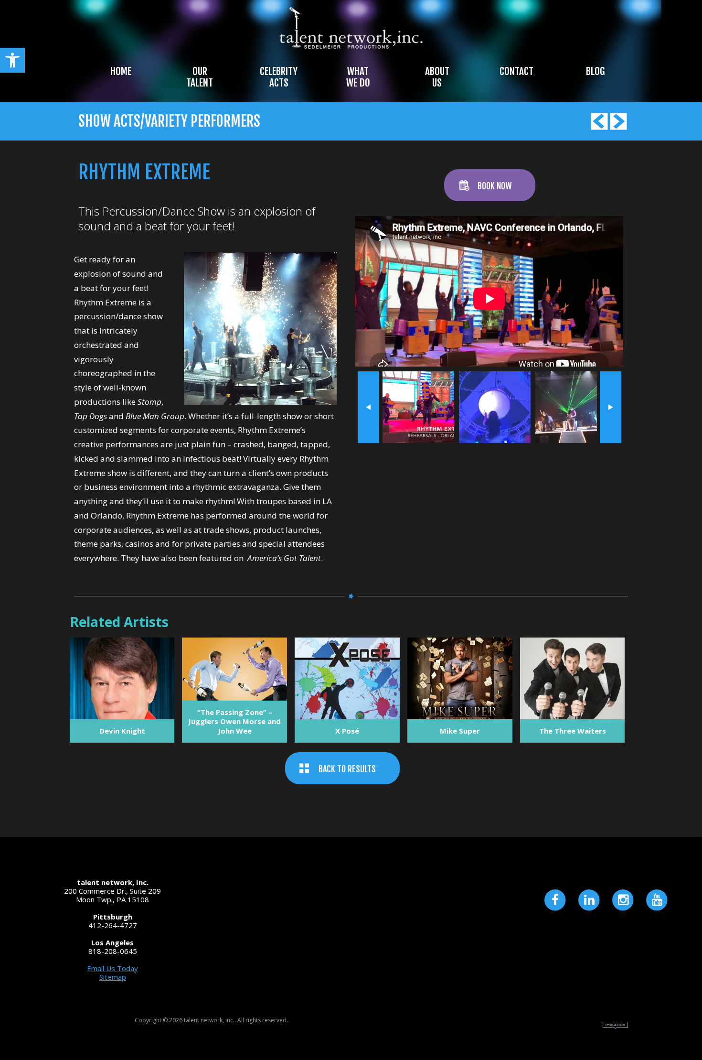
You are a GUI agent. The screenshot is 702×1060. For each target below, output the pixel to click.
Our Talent (199, 77)
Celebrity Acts (279, 77)
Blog (595, 71)
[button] (12, 60)
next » (610, 407)
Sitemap (112, 977)
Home (120, 71)
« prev (368, 407)
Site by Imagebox (615, 1025)
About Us (437, 77)
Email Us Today (112, 968)
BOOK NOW (494, 186)
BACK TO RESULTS (347, 769)
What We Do (358, 77)
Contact (516, 71)
